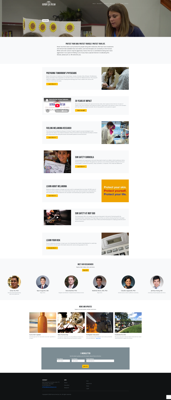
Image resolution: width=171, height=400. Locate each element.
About (94, 3)
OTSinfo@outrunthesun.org (49, 387)
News (117, 3)
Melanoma (112, 3)
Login (87, 388)
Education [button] (99, 3)
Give (87, 381)
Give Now (45, 20)
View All (85, 270)
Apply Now (98, 338)
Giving (121, 3)
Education (66, 385)
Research (106, 3)
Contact (126, 3)
